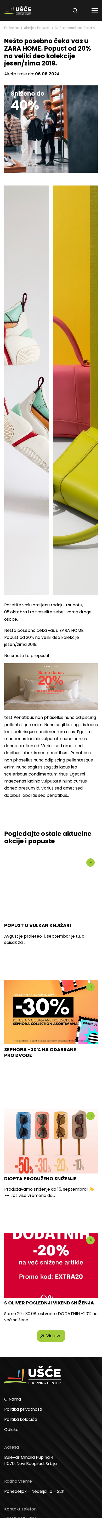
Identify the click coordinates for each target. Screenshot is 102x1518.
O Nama (12, 1399)
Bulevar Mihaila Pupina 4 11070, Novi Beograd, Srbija (30, 1460)
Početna (11, 28)
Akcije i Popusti (37, 28)
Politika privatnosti (23, 1409)
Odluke (11, 1430)
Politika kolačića (20, 1419)
